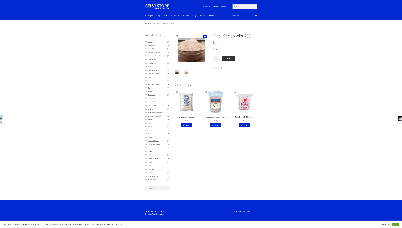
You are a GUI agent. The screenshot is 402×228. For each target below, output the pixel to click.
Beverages (149, 16)
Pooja (194, 16)
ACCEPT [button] (395, 224)
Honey (150, 91)
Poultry (203, 16)
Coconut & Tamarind (154, 56)
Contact (223, 7)
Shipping (216, 7)
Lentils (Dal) (152, 105)
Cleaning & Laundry (154, 52)
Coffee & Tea (152, 59)
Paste (149, 123)
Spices (150, 173)
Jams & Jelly (152, 102)
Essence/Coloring (153, 74)
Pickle (150, 130)
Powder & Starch (153, 141)
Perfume (150, 127)
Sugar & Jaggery (153, 176)
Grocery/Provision (153, 84)
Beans (150, 42)
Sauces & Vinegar (153, 158)
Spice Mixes (151, 169)
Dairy (158, 16)
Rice (149, 148)
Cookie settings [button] (386, 224)
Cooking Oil (151, 63)
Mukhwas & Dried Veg (155, 113)
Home (149, 23)
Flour (149, 77)
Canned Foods (152, 49)
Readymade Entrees (154, 144)
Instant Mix (151, 98)
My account (206, 7)
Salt (154, 23)
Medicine (185, 16)
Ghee (149, 81)
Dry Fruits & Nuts (153, 70)
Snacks (211, 16)
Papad (150, 120)
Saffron (150, 151)
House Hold (175, 16)
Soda (149, 166)
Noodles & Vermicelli (154, 116)
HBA (165, 16)
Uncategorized (152, 180)
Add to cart (228, 58)
